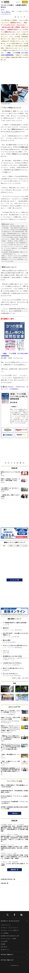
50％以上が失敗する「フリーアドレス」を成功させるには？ (14, 797)
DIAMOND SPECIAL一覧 (8, 879)
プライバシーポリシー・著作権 (8, 938)
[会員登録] (25, 2)
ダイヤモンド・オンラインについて (10, 921)
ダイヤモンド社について (7, 960)
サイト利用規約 (4, 933)
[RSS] (21, 915)
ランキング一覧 (14, 580)
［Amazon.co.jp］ (20, 387)
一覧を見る (14, 813)
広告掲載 (3, 944)
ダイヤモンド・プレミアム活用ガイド (10, 930)
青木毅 (2, 9)
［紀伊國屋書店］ (14, 389)
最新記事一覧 (14, 870)
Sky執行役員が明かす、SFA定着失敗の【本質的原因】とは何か (14, 791)
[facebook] (14, 915)
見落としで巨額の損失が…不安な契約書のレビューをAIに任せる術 (14, 786)
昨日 (11, 545)
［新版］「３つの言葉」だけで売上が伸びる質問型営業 (14, 12)
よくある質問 (4, 941)
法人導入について (5, 949)
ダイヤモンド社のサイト (7, 954)
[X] (7, 915)
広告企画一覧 (4, 883)
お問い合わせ (4, 947)
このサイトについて (5, 925)
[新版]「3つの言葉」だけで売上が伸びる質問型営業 (19, 396)
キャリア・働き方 (5, 11)
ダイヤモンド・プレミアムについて (9, 927)
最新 (4, 545)
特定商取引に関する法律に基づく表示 (10, 936)
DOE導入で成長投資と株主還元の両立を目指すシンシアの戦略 (14, 807)
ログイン (18, 2)
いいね (25, 545)
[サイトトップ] (6, 2)
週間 (18, 545)
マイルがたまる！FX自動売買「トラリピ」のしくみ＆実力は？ (14, 802)
